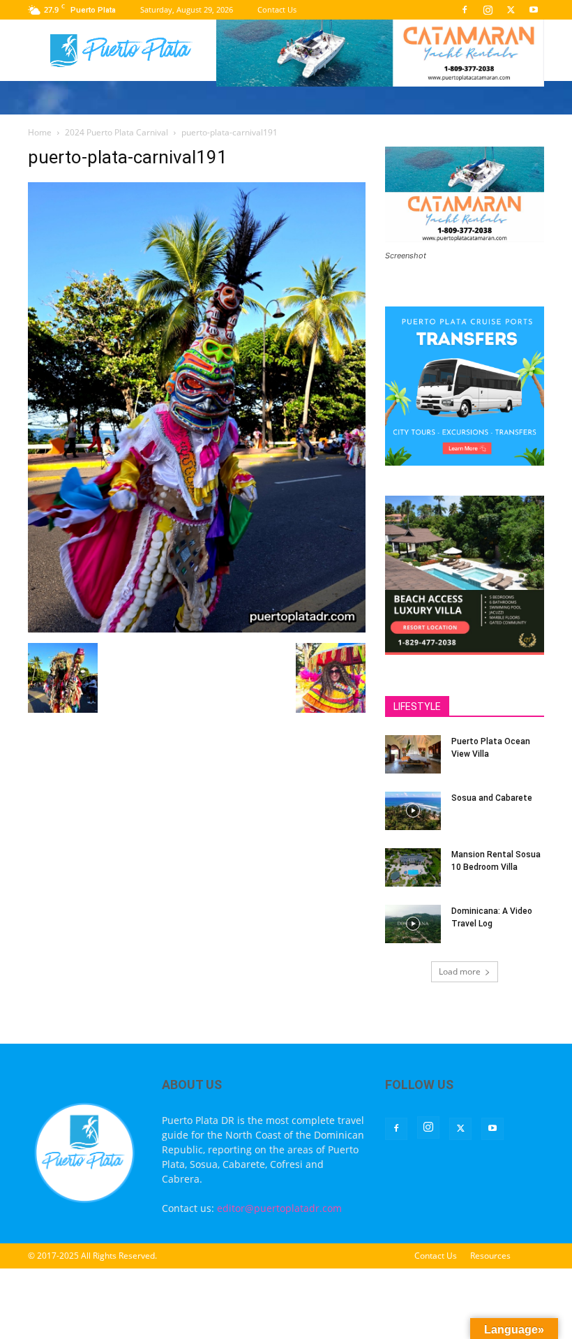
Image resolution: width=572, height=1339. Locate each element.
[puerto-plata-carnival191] (197, 629)
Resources (490, 1256)
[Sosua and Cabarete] (413, 811)
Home (40, 132)
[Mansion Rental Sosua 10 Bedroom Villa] (413, 867)
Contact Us (276, 9)
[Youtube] (533, 10)
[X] (510, 10)
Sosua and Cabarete (491, 798)
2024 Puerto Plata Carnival (116, 132)
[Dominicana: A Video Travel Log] (413, 924)
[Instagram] (487, 10)
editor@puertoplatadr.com (279, 1208)
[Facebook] (464, 10)
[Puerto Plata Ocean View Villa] (413, 754)
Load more (460, 971)
